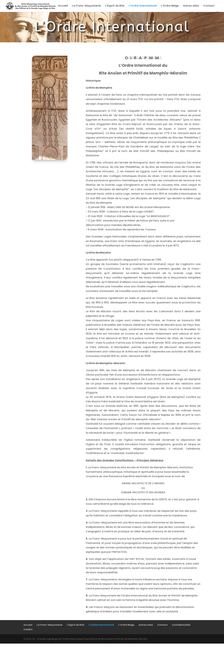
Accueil (63, 6)
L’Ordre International (143, 6)
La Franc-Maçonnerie (86, 6)
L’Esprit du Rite (114, 6)
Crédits (27, 629)
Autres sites (191, 6)
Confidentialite (181, 624)
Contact (208, 6)
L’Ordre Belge (170, 6)
